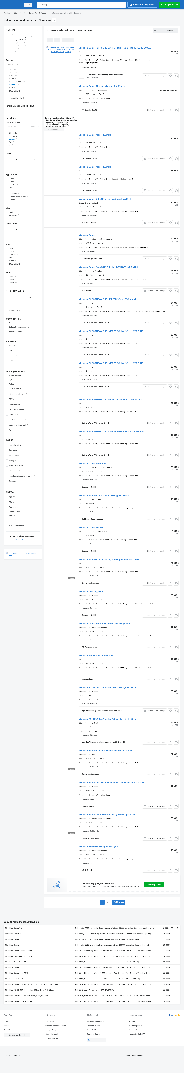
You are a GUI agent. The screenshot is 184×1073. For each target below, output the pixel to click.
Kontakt (7, 1030)
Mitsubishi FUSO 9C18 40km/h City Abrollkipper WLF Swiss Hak (109, 559)
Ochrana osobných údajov (55, 1026)
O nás (6, 1021)
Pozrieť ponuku (154, 885)
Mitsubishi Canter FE (13, 939)
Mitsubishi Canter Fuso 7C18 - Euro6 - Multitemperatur (104, 624)
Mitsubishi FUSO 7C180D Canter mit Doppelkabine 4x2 (104, 495)
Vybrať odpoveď (54, 129)
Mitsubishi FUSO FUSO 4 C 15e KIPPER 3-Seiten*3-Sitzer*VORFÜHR (111, 331)
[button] (170, 75)
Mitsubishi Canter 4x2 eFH (91, 527)
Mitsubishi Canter (87, 235)
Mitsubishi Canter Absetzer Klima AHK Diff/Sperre (102, 86)
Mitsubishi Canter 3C (13, 934)
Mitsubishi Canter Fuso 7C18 (92, 463)
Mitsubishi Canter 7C (13, 928)
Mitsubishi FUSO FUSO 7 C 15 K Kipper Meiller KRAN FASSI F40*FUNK (112, 431)
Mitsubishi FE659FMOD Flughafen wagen (98, 847)
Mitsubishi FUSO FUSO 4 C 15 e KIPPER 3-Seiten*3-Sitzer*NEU (108, 299)
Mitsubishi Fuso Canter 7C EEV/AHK (96, 655)
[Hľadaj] (39, 4)
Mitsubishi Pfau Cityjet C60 (91, 592)
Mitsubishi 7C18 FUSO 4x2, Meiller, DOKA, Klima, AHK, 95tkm (107, 688)
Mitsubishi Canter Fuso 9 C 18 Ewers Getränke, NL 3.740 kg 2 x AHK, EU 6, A (115, 48)
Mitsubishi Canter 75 (13, 945)
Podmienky (49, 1021)
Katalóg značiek (51, 1038)
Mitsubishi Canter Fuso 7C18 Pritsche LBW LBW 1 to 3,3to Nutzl (109, 267)
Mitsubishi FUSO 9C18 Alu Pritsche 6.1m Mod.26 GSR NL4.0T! (108, 751)
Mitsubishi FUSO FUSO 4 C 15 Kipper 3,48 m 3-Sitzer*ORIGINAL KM (110, 399)
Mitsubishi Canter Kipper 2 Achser (95, 135)
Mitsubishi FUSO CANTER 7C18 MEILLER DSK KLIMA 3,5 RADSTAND (112, 783)
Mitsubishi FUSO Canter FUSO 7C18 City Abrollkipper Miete (107, 815)
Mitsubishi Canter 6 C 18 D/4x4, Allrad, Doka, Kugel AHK (105, 199)
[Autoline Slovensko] (12, 5)
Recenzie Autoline (52, 1034)
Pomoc (6, 1026)
